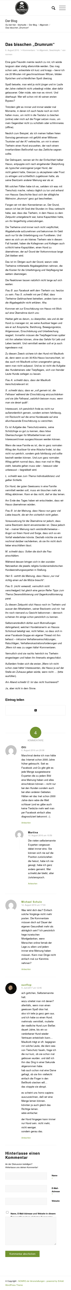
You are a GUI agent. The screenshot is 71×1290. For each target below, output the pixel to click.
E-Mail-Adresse (56, 1191)
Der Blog (11, 21)
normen (8, 54)
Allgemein (43, 50)
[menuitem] (51, 7)
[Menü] (60, 7)
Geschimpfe (54, 50)
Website (56, 1200)
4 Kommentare (28, 50)
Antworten (26, 822)
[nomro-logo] (29, 7)
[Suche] (51, 7)
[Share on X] (35, 710)
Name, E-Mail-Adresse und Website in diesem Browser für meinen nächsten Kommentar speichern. (33, 1216)
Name (54, 1177)
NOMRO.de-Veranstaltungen (31, 1280)
